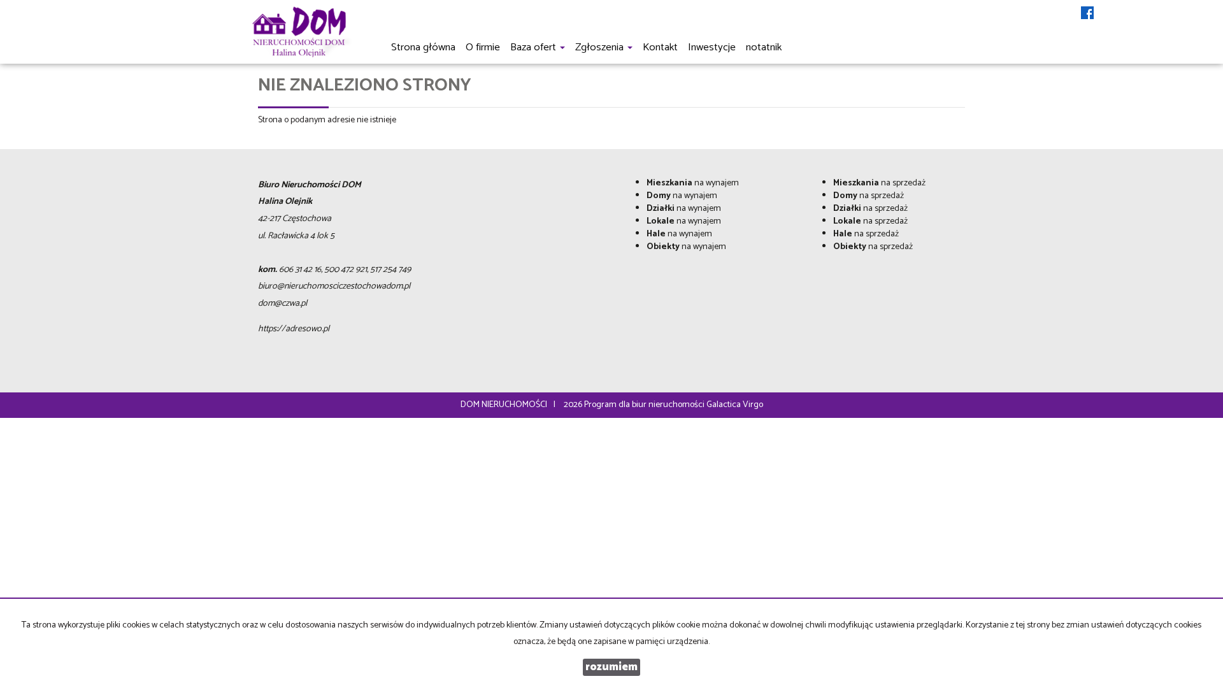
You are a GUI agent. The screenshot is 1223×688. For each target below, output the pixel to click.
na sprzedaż (879, 183)
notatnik (764, 47)
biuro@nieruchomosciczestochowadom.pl (334, 286)
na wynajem (693, 183)
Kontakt (660, 47)
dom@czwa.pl (282, 303)
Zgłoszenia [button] (600, 47)
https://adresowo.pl (293, 329)
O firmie (483, 47)
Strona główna (423, 47)
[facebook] (1087, 14)
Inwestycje (712, 47)
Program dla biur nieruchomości (645, 405)
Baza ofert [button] (534, 47)
